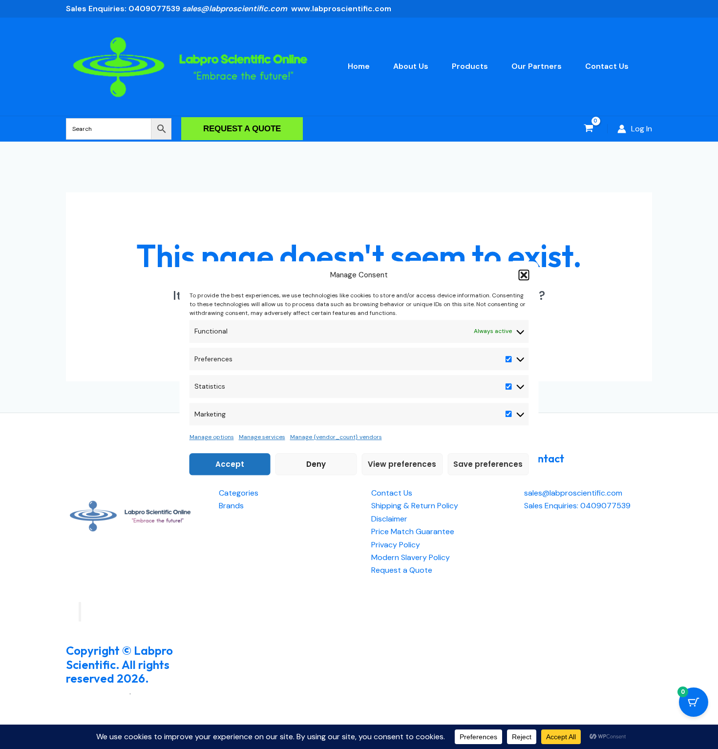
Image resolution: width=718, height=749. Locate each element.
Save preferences (488, 464)
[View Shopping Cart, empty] (588, 128)
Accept (229, 464)
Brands (231, 505)
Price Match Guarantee (412, 531)
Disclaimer (389, 519)
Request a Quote (401, 570)
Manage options (212, 437)
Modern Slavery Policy (410, 557)
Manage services (262, 437)
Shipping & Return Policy (414, 505)
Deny (316, 464)
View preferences (402, 464)
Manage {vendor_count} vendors (336, 437)
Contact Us (391, 493)
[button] (524, 275)
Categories (238, 493)
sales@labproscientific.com (573, 493)
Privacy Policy (395, 545)
